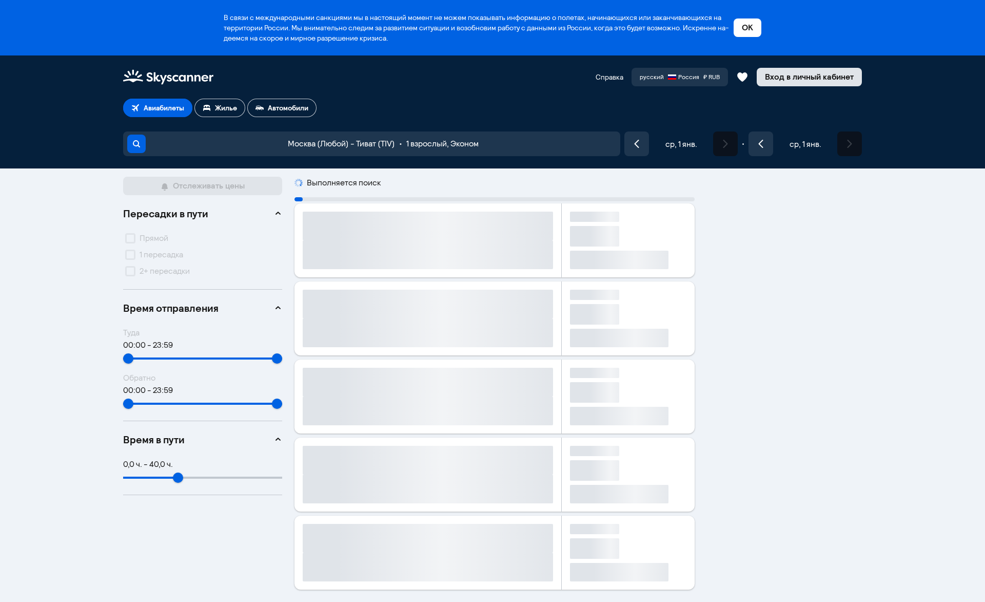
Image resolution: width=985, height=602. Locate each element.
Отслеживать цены (209, 186)
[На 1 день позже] (725, 143)
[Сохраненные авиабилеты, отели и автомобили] (742, 77)
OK (747, 27)
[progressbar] (494, 199)
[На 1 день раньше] (636, 143)
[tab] (157, 108)
